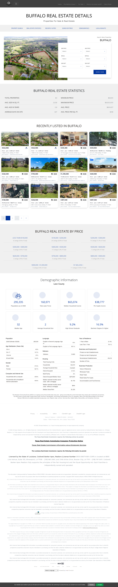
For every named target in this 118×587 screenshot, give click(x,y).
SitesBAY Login (80, 413)
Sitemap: (35, 566)
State (53, 566)
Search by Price (67, 28)
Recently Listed (50, 28)
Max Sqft (87, 63)
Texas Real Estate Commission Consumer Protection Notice (59, 441)
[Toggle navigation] (16, 3)
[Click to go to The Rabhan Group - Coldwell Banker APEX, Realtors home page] (10, 3)
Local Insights (101, 28)
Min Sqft (63, 63)
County (58, 566)
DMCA (55, 413)
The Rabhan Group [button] (69, 4)
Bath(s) (87, 55)
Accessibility (44, 413)
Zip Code (68, 566)
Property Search (17, 28)
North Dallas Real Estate (44, 566)
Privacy (32, 413)
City (63, 566)
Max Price (87, 48)
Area (80, 566)
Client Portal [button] (107, 4)
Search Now (100, 72)
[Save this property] (26, 134)
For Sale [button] (81, 4)
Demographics (84, 28)
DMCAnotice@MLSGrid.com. (90, 527)
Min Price (63, 48)
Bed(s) (63, 55)
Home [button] (59, 4)
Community (75, 566)
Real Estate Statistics (34, 28)
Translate (71, 570)
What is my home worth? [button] (94, 4)
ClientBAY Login (66, 413)
